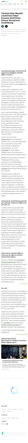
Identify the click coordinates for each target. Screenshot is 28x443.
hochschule (4, 150)
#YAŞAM (4, 411)
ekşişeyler (8, 1)
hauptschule (21, 260)
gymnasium (12, 262)
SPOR (18, 4)
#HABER (9, 411)
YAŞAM (14, 4)
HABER (22, 4)
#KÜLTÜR (4, 409)
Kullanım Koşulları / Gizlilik (8, 418)
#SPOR (9, 409)
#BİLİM (21, 409)
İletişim (17, 418)
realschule (4, 169)
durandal (22, 283)
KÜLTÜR (2, 4)
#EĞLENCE (15, 409)
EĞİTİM (2, 9)
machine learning (12, 325)
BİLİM (6, 4)
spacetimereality (20, 334)
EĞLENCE (10, 4)
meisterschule (5, 139)
